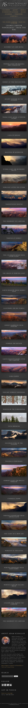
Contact (14, 16)
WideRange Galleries (14, 704)
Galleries (6, 10)
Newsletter (19, 665)
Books (23, 12)
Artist (15, 10)
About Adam (5, 665)
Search (15, 676)
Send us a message (7, 693)
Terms (3, 667)
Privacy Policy (10, 667)
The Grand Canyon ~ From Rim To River (14, 22)
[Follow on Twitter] (8, 685)
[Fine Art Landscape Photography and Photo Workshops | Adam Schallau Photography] (14, 6)
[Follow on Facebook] (2, 685)
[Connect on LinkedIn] (10, 685)
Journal (8, 14)
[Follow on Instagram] (5, 685)
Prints (23, 10)
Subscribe (19, 14)
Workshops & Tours (10, 12)
